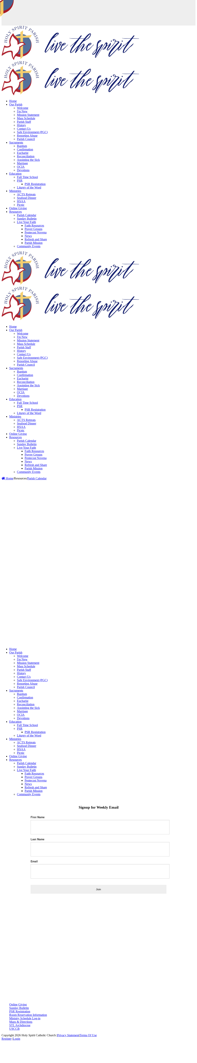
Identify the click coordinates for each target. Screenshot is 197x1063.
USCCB (14, 1028)
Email (34, 861)
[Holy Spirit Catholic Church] (70, 59)
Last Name (37, 839)
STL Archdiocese (19, 1025)
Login (16, 1038)
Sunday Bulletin (19, 1008)
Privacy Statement (68, 1035)
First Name (38, 817)
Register (7, 1038)
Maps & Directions (20, 1021)
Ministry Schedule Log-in (24, 1018)
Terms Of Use (88, 1035)
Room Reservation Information (28, 1014)
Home (9, 478)
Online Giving (18, 1004)
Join (98, 889)
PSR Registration (19, 1011)
